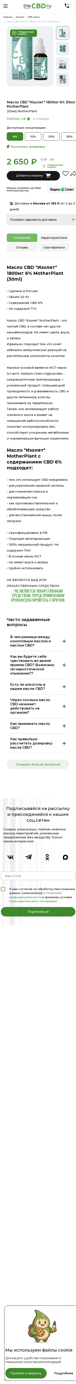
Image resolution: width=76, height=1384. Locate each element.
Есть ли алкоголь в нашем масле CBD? (27, 687)
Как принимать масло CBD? (30, 726)
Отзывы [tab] (22, 247)
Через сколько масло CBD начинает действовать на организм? (30, 706)
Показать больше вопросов (38, 764)
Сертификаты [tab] (54, 247)
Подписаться (38, 912)
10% (33, 136)
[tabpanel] (30, 56)
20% (51, 136)
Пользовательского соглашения (33, 901)
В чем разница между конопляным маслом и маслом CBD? (30, 641)
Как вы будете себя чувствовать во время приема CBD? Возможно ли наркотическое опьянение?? (32, 665)
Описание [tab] (22, 238)
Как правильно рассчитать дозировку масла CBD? (31, 743)
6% (15, 136)
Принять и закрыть (26, 1373)
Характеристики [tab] (54, 238)
